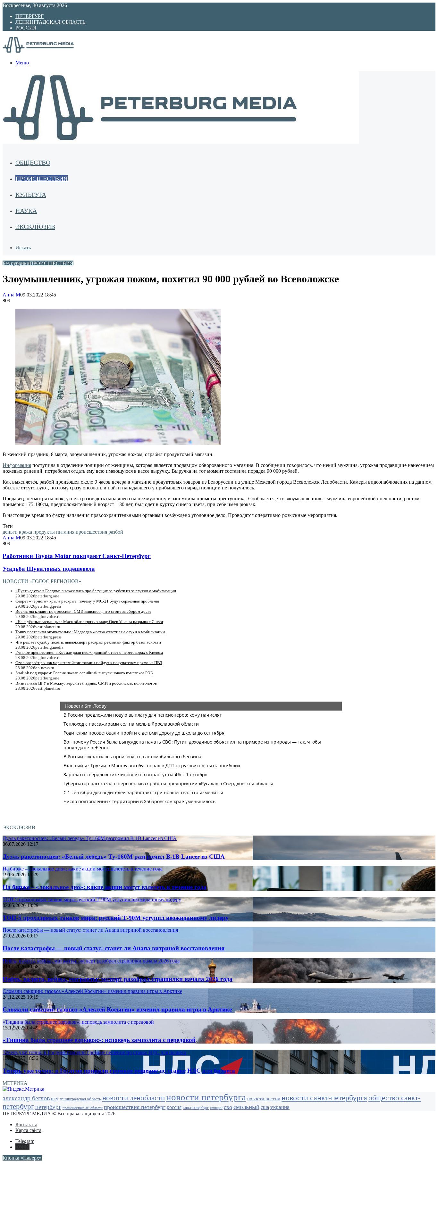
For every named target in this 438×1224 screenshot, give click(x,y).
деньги (10, 532)
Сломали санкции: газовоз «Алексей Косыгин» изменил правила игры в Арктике (117, 1009)
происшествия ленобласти (83, 1108)
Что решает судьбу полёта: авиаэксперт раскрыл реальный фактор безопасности (88, 642)
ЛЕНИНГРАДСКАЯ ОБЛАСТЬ (50, 22)
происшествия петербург (134, 1107)
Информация (17, 465)
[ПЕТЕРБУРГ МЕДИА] (46, 51)
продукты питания (53, 532)
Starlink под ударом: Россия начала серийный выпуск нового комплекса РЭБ (84, 672)
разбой (115, 532)
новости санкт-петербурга (324, 1098)
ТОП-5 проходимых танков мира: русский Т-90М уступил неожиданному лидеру (116, 917)
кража (25, 532)
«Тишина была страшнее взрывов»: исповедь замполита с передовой (99, 1040)
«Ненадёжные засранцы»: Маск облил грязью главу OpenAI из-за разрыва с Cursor (89, 621)
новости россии (263, 1098)
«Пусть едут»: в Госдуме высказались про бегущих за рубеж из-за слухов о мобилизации (95, 590)
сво (228, 1107)
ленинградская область (80, 1099)
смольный (246, 1106)
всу (54, 1098)
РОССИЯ (26, 27)
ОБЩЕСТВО (32, 162)
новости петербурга (206, 1097)
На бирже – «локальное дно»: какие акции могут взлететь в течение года (104, 887)
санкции (216, 1108)
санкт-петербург (196, 1108)
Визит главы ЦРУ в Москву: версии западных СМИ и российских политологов (86, 683)
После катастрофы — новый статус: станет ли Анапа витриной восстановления (113, 948)
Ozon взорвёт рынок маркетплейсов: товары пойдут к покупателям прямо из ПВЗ (88, 662)
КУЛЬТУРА (30, 194)
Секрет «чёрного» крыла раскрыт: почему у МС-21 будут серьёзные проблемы (87, 601)
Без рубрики (16, 263)
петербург (48, 1106)
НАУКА (26, 210)
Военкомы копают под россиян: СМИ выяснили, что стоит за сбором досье (83, 611)
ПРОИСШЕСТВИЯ (41, 178)
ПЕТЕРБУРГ (29, 16)
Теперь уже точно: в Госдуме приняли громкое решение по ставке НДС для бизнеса (119, 1070)
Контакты (26, 1124)
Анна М (11, 294)
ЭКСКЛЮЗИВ (35, 226)
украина (280, 1107)
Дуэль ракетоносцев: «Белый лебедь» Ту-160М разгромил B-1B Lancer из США (114, 856)
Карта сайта (28, 1130)
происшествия (91, 532)
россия (174, 1107)
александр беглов (26, 1098)
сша (265, 1107)
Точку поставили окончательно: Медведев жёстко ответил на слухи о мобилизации (90, 631)
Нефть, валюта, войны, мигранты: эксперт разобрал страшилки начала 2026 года (117, 979)
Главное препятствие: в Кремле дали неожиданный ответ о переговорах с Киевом (89, 652)
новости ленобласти (133, 1098)
